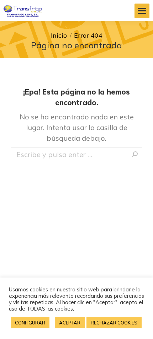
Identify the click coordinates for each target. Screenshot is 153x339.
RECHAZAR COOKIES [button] (114, 322)
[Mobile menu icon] (141, 11)
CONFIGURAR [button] (30, 322)
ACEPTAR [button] (69, 322)
